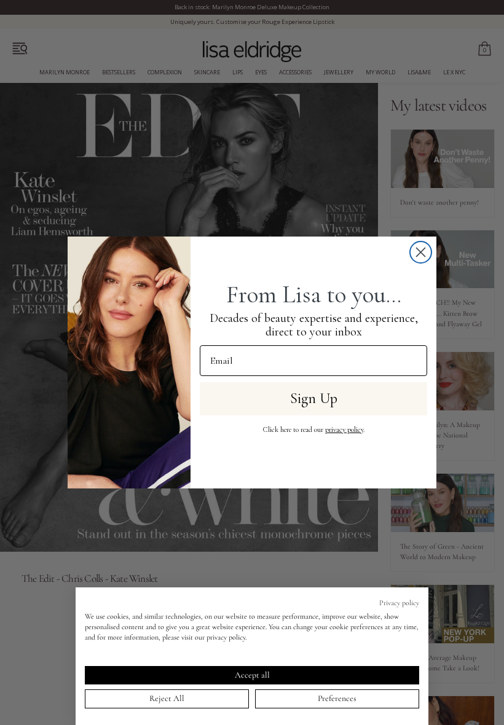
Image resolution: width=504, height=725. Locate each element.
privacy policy (344, 429)
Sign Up (313, 398)
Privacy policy (399, 602)
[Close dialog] (420, 252)
